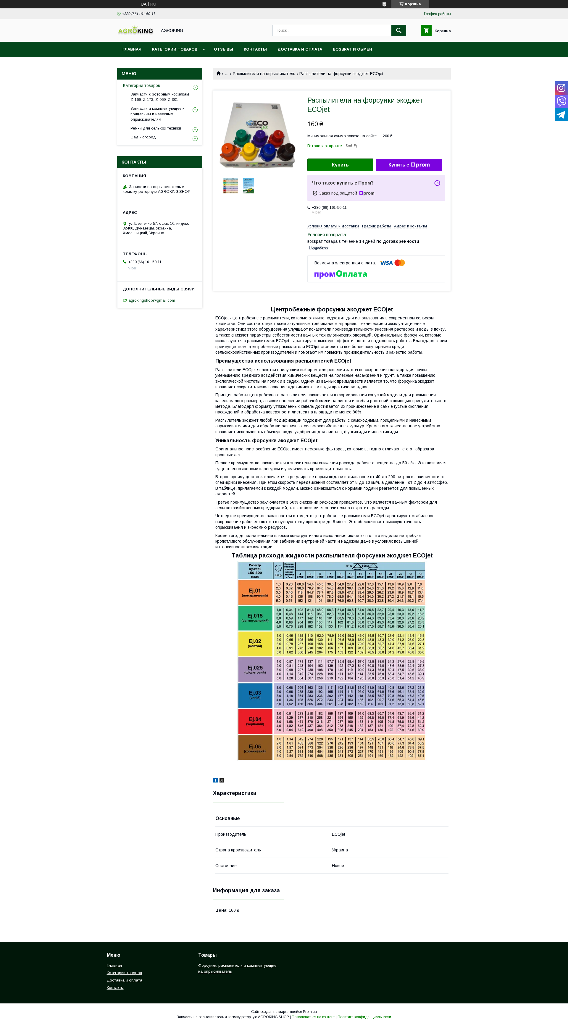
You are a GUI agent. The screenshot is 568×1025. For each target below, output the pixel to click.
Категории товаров (174, 49)
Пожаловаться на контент (313, 1017)
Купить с (398, 164)
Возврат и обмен (352, 49)
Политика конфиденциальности (364, 1017)
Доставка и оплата (299, 49)
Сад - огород (143, 137)
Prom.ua (310, 1012)
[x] (222, 781)
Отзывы (223, 49)
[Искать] (398, 30)
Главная (131, 49)
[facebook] (215, 781)
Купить (340, 164)
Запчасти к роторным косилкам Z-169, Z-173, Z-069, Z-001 (159, 97)
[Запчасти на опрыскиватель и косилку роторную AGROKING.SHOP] (135, 34)
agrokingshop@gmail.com (151, 300)
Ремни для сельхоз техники (155, 128)
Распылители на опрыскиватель (264, 73)
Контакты (255, 49)
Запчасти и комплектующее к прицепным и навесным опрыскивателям (157, 113)
